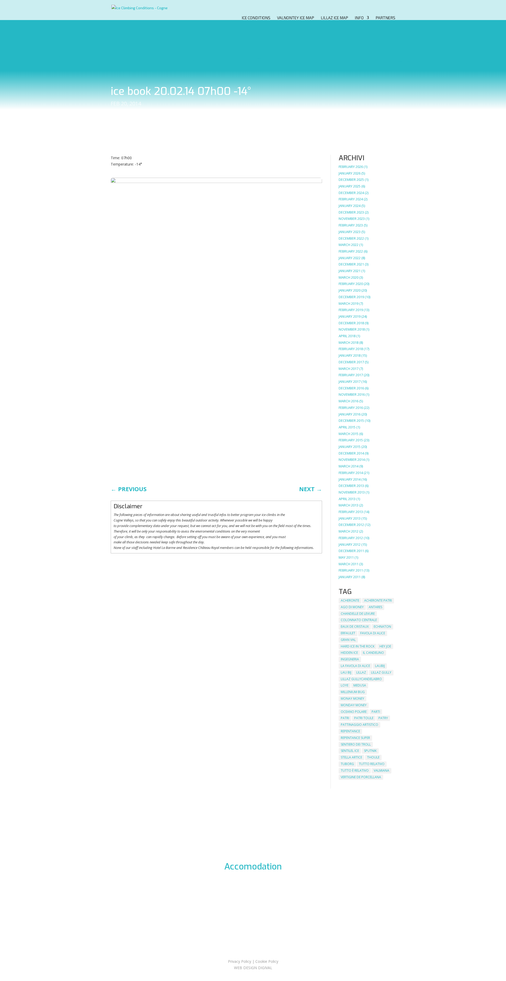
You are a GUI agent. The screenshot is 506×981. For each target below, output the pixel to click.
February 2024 (351, 199)
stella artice (351, 757)
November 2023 (352, 218)
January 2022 (350, 257)
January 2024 (350, 205)
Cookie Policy (266, 961)
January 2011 (350, 576)
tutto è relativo (355, 770)
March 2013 (348, 505)
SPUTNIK (370, 750)
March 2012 (348, 531)
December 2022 (351, 238)
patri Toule (363, 718)
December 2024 (351, 192)
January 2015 (350, 446)
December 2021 (351, 264)
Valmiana (381, 770)
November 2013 (352, 492)
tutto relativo (372, 764)
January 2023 (350, 231)
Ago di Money (352, 607)
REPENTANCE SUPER (355, 738)
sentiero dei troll (356, 744)
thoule (373, 757)
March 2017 (348, 368)
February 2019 (351, 309)
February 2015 (351, 440)
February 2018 (351, 348)
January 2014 (350, 479)
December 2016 (351, 388)
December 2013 (351, 485)
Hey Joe (385, 646)
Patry (383, 718)
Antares (375, 607)
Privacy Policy (239, 961)
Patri (345, 718)
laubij (380, 666)
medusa (359, 685)
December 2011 (351, 550)
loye (344, 685)
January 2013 (350, 518)
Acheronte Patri (378, 600)
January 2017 (350, 381)
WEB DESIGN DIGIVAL (253, 967)
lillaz (361, 672)
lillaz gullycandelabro (361, 679)
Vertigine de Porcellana (361, 777)
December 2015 (351, 420)
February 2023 (351, 225)
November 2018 (352, 329)
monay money (352, 698)
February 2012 (351, 537)
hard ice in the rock (357, 646)
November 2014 (352, 459)
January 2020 (350, 290)
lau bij (346, 672)
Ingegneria (350, 659)
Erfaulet (348, 633)
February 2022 (351, 251)
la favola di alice (355, 666)
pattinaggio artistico (359, 724)
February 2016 (351, 407)
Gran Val (348, 639)
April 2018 (347, 336)
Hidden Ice (349, 652)
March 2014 (348, 466)
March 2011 (348, 564)
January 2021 (350, 270)
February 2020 (351, 283)
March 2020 (348, 277)
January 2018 (350, 355)
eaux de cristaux (355, 626)
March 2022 (348, 244)
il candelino (373, 652)
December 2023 (351, 212)
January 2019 (350, 316)
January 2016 (350, 414)
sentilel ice (350, 750)
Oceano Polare (354, 711)
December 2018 (351, 323)
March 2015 (348, 433)
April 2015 (347, 427)
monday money (354, 705)
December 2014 (351, 453)
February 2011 (351, 570)
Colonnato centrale (359, 620)
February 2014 (351, 472)
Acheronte (350, 600)
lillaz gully (381, 672)
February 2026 (351, 166)
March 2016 (348, 401)
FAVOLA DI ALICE (372, 633)
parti (376, 711)
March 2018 (348, 342)
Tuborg (347, 764)
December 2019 (351, 296)
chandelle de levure (358, 613)
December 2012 (351, 524)
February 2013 (351, 511)
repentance (350, 731)
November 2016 (352, 394)
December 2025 (351, 179)
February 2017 (351, 375)
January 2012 (350, 544)
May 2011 (346, 557)
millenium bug (353, 692)
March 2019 (348, 303)
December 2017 (351, 362)
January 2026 (350, 173)
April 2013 (347, 498)
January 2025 (350, 186)
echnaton (382, 626)
